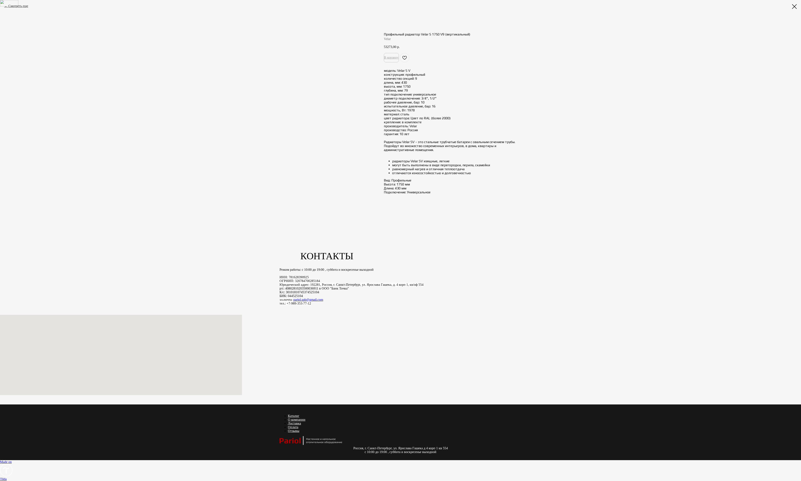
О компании (296, 419)
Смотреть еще (18, 6)
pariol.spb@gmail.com (308, 299)
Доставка (294, 423)
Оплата (293, 427)
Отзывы (293, 431)
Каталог (293, 416)
